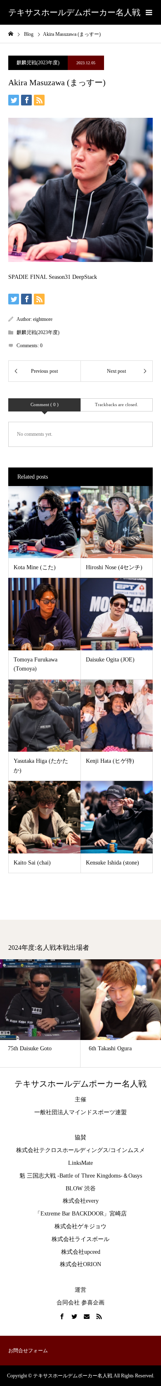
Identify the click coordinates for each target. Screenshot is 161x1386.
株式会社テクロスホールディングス (62, 1150)
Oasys (135, 1176)
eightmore (42, 319)
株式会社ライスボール (80, 1239)
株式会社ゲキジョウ (80, 1226)
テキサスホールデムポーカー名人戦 (74, 12)
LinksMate (80, 1163)
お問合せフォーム (28, 1350)
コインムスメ (127, 1150)
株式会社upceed (80, 1252)
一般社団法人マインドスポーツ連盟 (80, 1112)
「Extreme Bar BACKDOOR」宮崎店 (81, 1214)
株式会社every (81, 1201)
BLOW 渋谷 (81, 1188)
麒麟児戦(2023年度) (38, 62)
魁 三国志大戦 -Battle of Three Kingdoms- (71, 1176)
